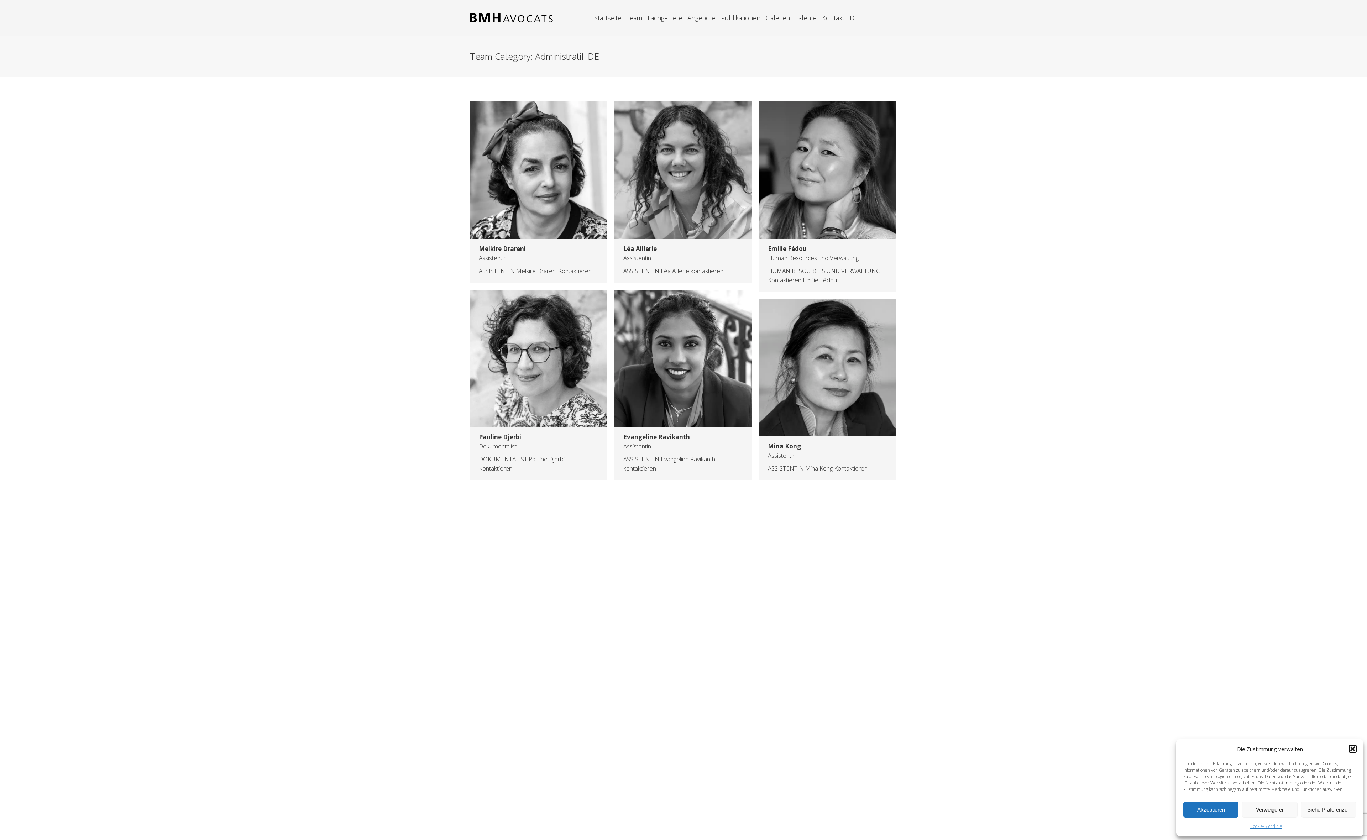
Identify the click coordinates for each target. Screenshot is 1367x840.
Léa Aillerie (640, 249)
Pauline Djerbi (500, 437)
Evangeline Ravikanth (656, 437)
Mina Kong (784, 446)
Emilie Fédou (787, 249)
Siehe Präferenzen (1328, 810)
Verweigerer (1270, 810)
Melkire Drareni (502, 249)
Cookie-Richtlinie (1266, 826)
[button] (1352, 748)
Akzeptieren (1211, 810)
